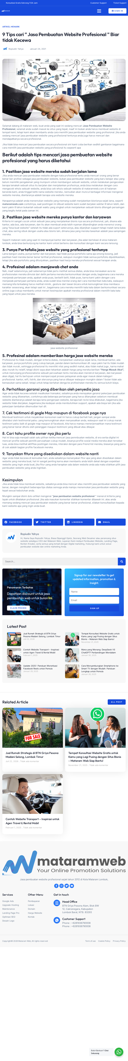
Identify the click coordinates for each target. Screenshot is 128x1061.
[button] (99, 11)
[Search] (122, 561)
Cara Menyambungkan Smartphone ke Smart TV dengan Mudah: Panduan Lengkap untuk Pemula (99, 669)
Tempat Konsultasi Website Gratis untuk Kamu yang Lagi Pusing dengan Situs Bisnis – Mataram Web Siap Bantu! (100, 636)
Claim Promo (18, 608)
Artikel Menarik (11, 26)
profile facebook (34, 447)
